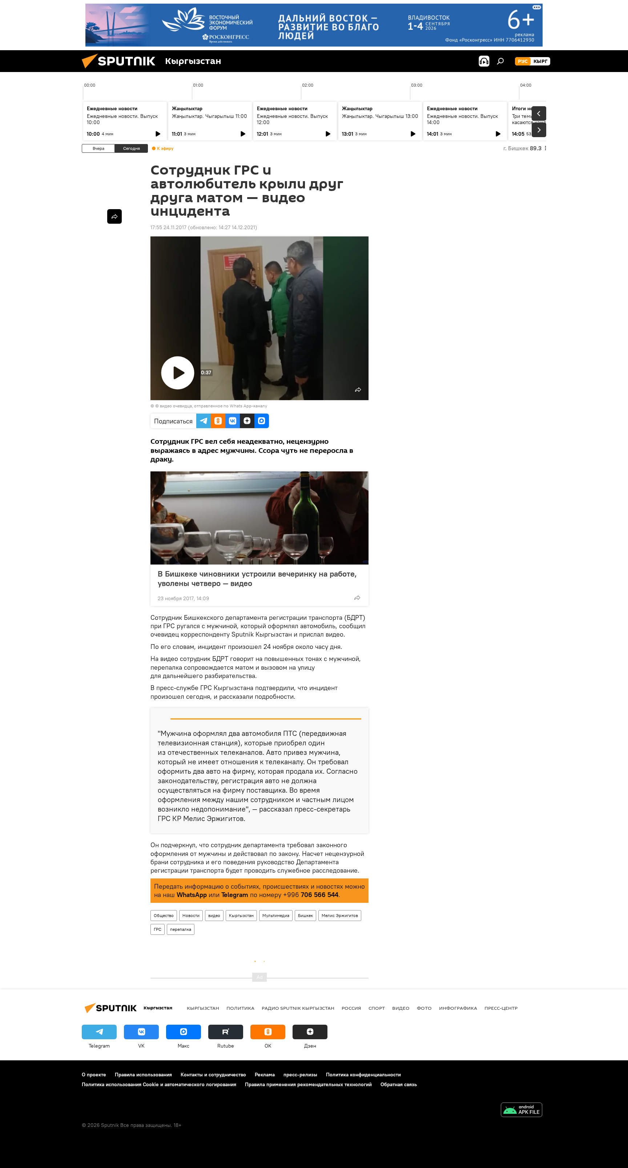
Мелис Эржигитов (340, 915)
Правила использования (143, 1074)
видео (214, 915)
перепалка (180, 929)
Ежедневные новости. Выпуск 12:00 (292, 119)
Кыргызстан (241, 915)
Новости (191, 915)
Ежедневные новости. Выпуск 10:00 (122, 119)
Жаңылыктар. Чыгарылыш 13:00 (380, 116)
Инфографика (458, 1008)
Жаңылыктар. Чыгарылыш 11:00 (209, 116)
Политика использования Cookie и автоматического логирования (159, 1084)
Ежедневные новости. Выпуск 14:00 (462, 119)
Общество (164, 915)
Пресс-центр (501, 1008)
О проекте (94, 1074)
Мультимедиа (275, 915)
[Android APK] (521, 1111)
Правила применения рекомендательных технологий (308, 1084)
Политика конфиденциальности (363, 1074)
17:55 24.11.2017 (168, 227)
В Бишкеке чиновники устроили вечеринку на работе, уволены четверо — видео (257, 578)
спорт (377, 1008)
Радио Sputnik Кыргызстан (298, 1008)
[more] (357, 597)
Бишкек (305, 915)
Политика (240, 1008)
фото (424, 1008)
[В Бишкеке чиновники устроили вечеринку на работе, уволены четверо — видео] (259, 518)
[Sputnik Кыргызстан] (121, 70)
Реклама (265, 1074)
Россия (351, 1008)
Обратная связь (399, 1084)
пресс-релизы (300, 1074)
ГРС (157, 929)
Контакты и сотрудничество (213, 1074)
